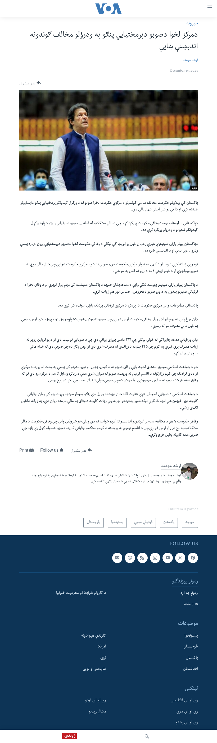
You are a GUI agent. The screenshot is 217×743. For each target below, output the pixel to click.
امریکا (101, 647)
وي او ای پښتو (187, 722)
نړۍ (103, 658)
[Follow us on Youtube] (167, 558)
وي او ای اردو (95, 700)
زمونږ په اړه (189, 593)
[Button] (30, 83)
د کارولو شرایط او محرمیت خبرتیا (81, 593)
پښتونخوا (191, 636)
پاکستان (192, 658)
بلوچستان (190, 647)
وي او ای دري (187, 712)
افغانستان (190, 669)
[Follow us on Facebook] (193, 558)
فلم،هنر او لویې (94, 669)
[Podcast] (130, 558)
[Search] (147, 736)
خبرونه (192, 24)
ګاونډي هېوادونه (93, 636)
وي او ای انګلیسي (184, 700)
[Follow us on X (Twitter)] (180, 558)
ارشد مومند (190, 61)
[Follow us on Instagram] (155, 558)
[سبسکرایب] (117, 558)
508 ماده (191, 604)
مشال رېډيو (97, 712)
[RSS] (142, 558)
